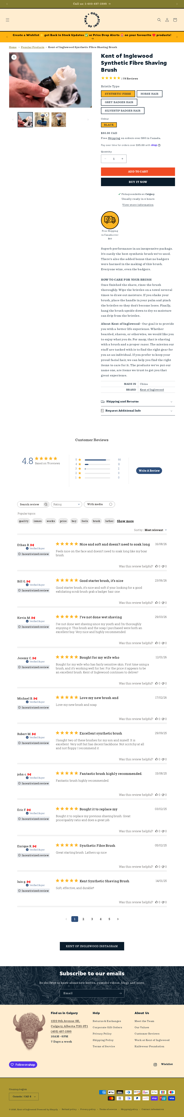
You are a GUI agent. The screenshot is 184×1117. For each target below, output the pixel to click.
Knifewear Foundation (149, 1046)
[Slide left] (13, 120)
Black (109, 124)
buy (74, 521)
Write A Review (149, 470)
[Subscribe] (120, 993)
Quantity (106, 151)
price (63, 521)
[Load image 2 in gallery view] (58, 119)
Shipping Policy (103, 1040)
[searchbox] (30, 504)
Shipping (114, 138)
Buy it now (138, 182)
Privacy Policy (102, 1033)
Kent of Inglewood (152, 389)
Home (13, 47)
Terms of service (108, 1109)
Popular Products (32, 47)
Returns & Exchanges (107, 1021)
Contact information (153, 1109)
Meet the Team (144, 1021)
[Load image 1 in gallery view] (25, 119)
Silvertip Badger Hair (123, 110)
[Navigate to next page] (117, 919)
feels (85, 521)
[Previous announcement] (7, 4)
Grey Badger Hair (119, 102)
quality (24, 521)
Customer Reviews (147, 1033)
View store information (137, 204)
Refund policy (69, 1109)
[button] (8, 20)
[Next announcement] (177, 4)
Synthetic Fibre (118, 93)
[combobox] (66, 504)
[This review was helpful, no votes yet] (156, 566)
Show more (125, 521)
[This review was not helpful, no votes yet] (163, 566)
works (51, 521)
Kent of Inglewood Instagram (92, 946)
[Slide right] (88, 120)
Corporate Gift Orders (107, 1027)
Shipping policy (129, 1109)
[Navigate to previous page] (66, 919)
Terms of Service (104, 1046)
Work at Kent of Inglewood (152, 1040)
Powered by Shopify (47, 1109)
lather (109, 521)
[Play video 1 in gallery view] (41, 119)
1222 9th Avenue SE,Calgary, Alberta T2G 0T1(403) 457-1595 (69, 1026)
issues (38, 521)
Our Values (142, 1027)
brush (96, 521)
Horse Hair (149, 93)
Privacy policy (88, 1109)
